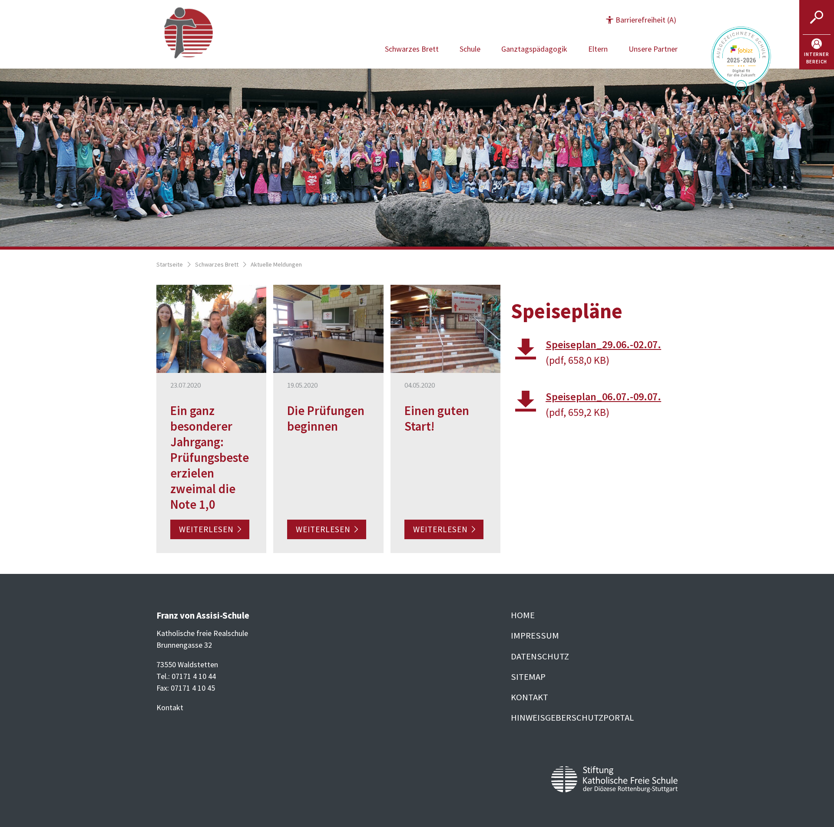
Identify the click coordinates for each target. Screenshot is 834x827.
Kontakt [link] (529, 697)
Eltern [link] (598, 49)
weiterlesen (206, 529)
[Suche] (817, 17)
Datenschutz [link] (540, 656)
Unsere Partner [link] (653, 49)
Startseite (169, 264)
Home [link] (523, 615)
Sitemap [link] (528, 676)
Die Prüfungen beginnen (325, 418)
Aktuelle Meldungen (276, 264)
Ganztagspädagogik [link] (534, 49)
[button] (641, 20)
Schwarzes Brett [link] (412, 49)
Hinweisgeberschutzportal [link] (572, 717)
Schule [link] (470, 49)
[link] (817, 52)
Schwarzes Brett (216, 264)
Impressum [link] (535, 635)
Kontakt (169, 707)
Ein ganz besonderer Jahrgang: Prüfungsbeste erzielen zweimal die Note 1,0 (209, 457)
